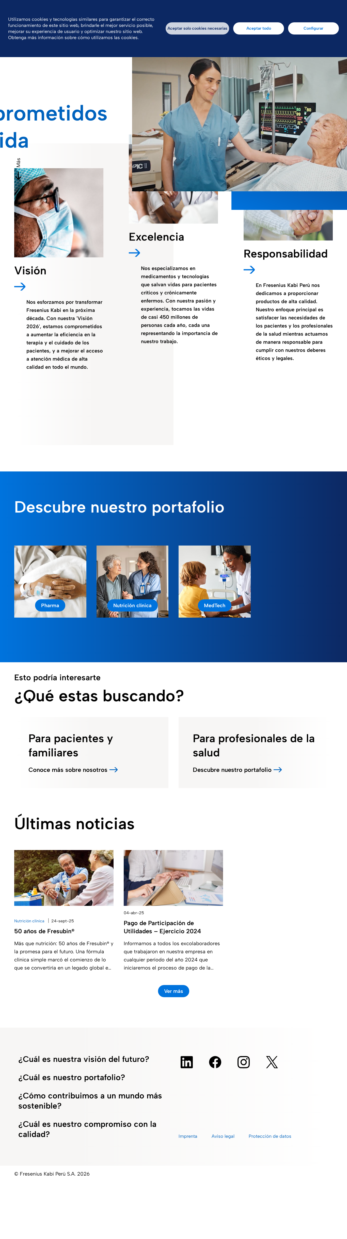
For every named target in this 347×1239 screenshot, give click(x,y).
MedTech (214, 605)
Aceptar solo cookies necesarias (197, 28)
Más (18, 162)
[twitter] (272, 1062)
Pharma (50, 605)
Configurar (313, 28)
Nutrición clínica (132, 605)
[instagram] (243, 1062)
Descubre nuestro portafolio (232, 769)
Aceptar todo (258, 28)
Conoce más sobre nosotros (67, 769)
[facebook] (215, 1062)
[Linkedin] (187, 1062)
